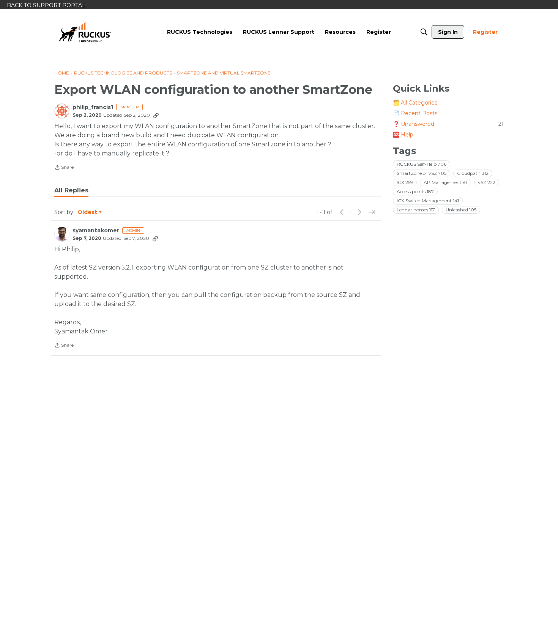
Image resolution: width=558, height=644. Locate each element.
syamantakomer (96, 230)
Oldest (87, 212)
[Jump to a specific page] (372, 212)
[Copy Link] (156, 115)
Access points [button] (415, 191)
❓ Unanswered (448, 124)
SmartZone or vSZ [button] (421, 173)
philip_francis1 (93, 107)
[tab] (71, 190)
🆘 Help (403, 134)
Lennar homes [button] (416, 210)
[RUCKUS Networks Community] (85, 32)
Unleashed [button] (461, 210)
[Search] (424, 32)
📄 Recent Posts (415, 113)
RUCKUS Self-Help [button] (421, 164)
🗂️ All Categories (415, 102)
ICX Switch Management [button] (428, 200)
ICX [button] (405, 182)
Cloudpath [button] (473, 173)
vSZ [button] (486, 182)
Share (64, 168)
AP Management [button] (445, 182)
